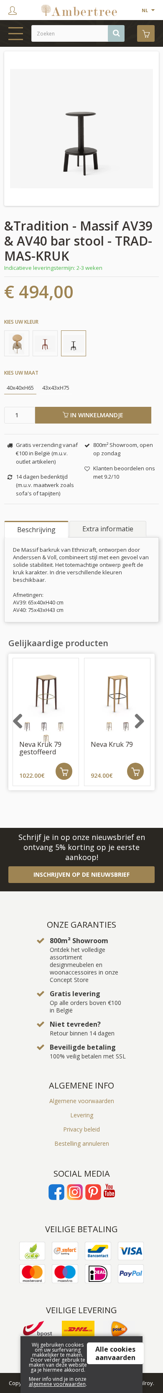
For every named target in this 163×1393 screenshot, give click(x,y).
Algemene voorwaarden (81, 1101)
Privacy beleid (81, 1129)
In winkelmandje (96, 415)
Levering (81, 1115)
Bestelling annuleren (81, 1143)
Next (147, 725)
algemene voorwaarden (57, 1384)
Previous (26, 725)
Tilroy (146, 1383)
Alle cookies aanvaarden (115, 1353)
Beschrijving (36, 529)
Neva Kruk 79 (112, 744)
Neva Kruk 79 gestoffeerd (40, 748)
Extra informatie (107, 528)
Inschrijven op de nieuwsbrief (81, 874)
